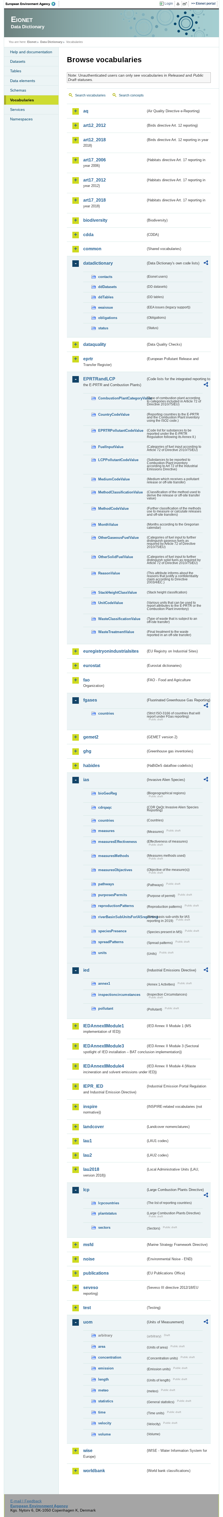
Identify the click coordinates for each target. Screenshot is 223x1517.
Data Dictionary (51, 41)
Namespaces (21, 119)
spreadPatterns (110, 942)
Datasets (17, 61)
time (102, 1412)
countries (106, 713)
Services (17, 109)
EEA (32, 4)
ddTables (105, 297)
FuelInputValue (110, 447)
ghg (87, 751)
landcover (93, 1126)
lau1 (87, 1140)
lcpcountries (108, 1203)
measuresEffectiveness (117, 842)
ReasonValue (109, 573)
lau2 (87, 1155)
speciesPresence (112, 931)
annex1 (104, 983)
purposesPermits (112, 895)
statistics (105, 1401)
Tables (15, 71)
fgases (90, 700)
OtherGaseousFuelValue (118, 538)
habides (91, 765)
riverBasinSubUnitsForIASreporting (122, 917)
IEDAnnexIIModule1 (103, 1026)
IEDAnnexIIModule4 (103, 1066)
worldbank (94, 1470)
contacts (105, 277)
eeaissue (105, 307)
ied (86, 970)
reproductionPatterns (116, 906)
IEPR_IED (93, 1086)
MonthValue (108, 525)
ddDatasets (107, 287)
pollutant (105, 1008)
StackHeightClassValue (117, 592)
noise (89, 1259)
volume (104, 1434)
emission (106, 1368)
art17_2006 (94, 160)
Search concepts (131, 95)
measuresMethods (113, 856)
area (101, 1346)
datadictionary (98, 263)
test (87, 1307)
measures (106, 831)
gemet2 (90, 737)
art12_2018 (94, 139)
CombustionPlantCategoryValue (122, 398)
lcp (86, 1189)
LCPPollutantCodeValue (118, 460)
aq (85, 111)
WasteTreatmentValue (116, 632)
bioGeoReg (107, 793)
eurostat (91, 665)
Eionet (31, 41)
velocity (104, 1423)
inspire (90, 1106)
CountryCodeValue (113, 414)
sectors (104, 1227)
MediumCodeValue (114, 479)
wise (87, 1450)
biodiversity (95, 220)
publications (96, 1273)
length (103, 1379)
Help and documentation (31, 52)
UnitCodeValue (110, 603)
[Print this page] (179, 4)
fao (86, 680)
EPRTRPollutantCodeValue (120, 430)
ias (86, 779)
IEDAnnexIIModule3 (103, 1046)
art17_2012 (94, 180)
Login (169, 3)
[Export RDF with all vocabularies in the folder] (206, 263)
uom (87, 1322)
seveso (90, 1287)
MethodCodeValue (113, 508)
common (92, 248)
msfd (88, 1244)
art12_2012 (94, 125)
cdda (88, 234)
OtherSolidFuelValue (115, 557)
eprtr (88, 358)
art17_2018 (94, 200)
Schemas (18, 90)
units (102, 953)
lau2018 (91, 1169)
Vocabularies (22, 100)
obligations (107, 318)
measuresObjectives (115, 870)
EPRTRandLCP (99, 379)
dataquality (94, 344)
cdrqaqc (105, 807)
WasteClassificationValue (119, 619)
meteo (103, 1390)
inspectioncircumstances (119, 995)
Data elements (22, 81)
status (103, 328)
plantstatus (107, 1213)
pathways (106, 884)
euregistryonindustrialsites (111, 651)
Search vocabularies (90, 95)
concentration (109, 1357)
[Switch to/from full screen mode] (186, 4)
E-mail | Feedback (26, 1501)
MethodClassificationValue (120, 492)
